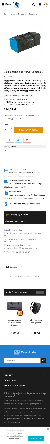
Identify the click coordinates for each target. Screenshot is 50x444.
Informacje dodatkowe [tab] (14, 221)
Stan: (6, 76)
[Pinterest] (27, 140)
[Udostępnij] (10, 140)
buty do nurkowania (12, 422)
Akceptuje (36, 439)
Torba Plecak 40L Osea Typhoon (35, 321)
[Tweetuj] (18, 140)
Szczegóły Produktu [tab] (19, 215)
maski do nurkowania (32, 419)
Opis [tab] (7, 215)
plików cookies (15, 439)
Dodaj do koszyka (28, 130)
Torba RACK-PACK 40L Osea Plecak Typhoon (14, 322)
